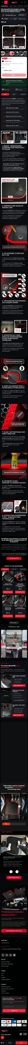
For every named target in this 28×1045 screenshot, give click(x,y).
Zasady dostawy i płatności (7, 988)
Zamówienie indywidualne (14, 930)
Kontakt (3, 977)
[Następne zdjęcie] (25, 37)
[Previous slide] (2, 644)
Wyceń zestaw (14, 558)
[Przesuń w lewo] (11, 871)
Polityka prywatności (6, 986)
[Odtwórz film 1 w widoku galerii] (16, 53)
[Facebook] (3, 955)
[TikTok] (10, 955)
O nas (2, 973)
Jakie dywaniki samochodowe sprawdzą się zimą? (12, 857)
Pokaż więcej (13, 622)
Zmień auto (21, 14)
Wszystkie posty (14, 877)
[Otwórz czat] (2, 1037)
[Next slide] (25, 644)
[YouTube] (14, 955)
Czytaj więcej (4, 927)
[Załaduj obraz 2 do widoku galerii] (12, 53)
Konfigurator (4, 6)
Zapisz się (14, 1010)
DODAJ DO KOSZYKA (8, 592)
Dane (15, 6)
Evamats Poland (24, 1030)
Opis (11, 6)
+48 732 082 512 (5, 942)
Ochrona (14, 569)
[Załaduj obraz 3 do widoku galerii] (21, 53)
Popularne (5, 569)
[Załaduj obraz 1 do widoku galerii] (7, 53)
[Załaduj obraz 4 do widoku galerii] (26, 53)
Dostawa (20, 6)
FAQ (2, 975)
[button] (2, 2)
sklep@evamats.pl (5, 946)
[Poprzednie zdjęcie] (3, 37)
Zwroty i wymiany (5, 993)
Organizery (22, 569)
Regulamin (3, 991)
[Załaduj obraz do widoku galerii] (2, 53)
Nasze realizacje (5, 966)
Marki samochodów (5, 961)
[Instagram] (6, 955)
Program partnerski (5, 979)
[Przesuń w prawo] (16, 871)
